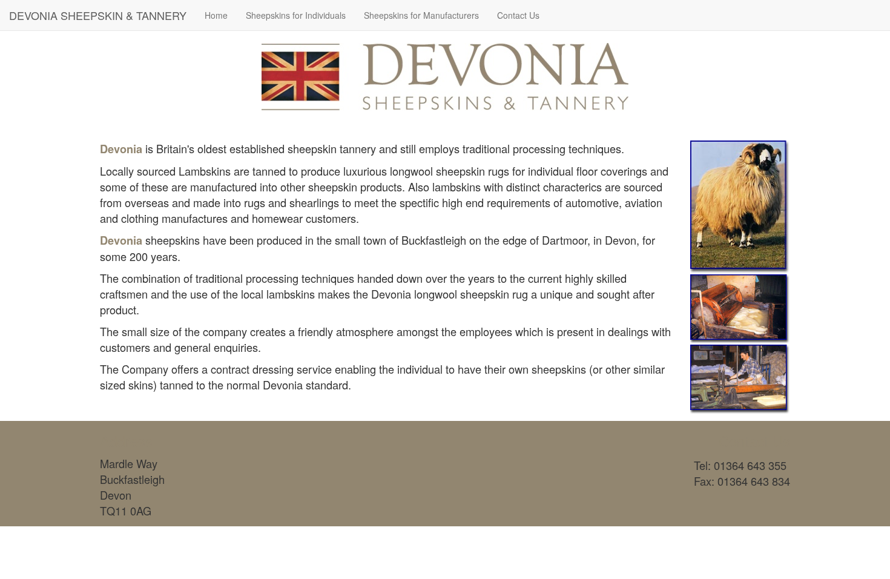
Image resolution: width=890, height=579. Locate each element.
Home (216, 15)
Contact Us (518, 15)
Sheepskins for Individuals (296, 15)
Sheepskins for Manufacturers (421, 15)
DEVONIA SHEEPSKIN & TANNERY (97, 15)
